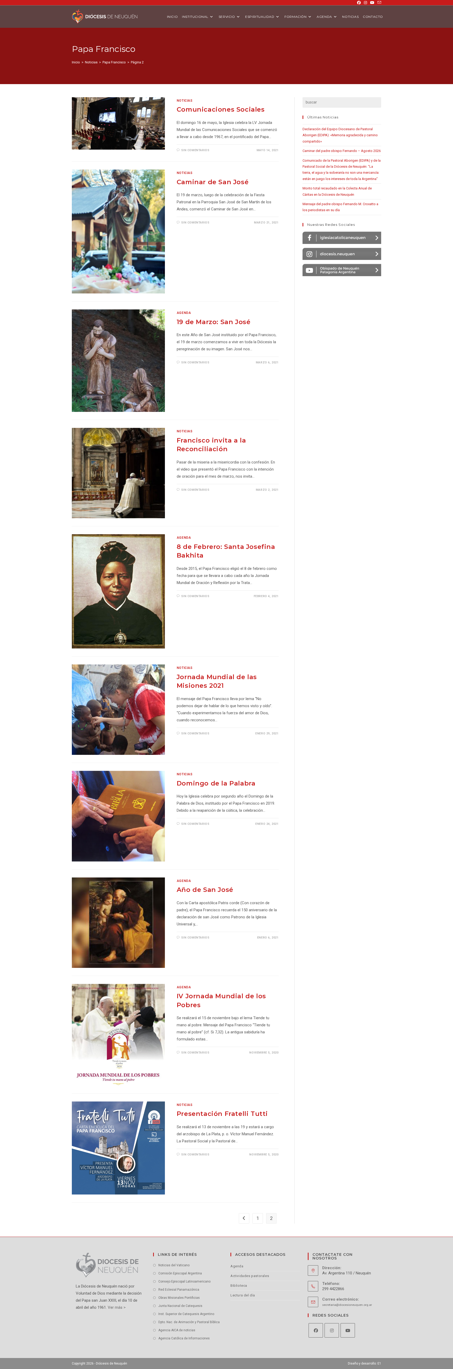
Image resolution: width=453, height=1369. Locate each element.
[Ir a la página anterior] (244, 1218)
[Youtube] (348, 1330)
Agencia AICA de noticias (176, 1330)
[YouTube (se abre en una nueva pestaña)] (372, 2)
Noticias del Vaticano (174, 1265)
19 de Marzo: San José (214, 322)
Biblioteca (238, 1286)
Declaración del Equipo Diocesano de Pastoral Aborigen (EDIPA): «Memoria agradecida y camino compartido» (340, 135)
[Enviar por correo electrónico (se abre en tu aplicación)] (378, 2)
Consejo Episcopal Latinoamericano (184, 1281)
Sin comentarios (195, 150)
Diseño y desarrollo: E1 (364, 1363)
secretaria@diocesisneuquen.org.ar (347, 1305)
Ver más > (116, 1307)
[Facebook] (316, 1330)
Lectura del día (242, 1295)
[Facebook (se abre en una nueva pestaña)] (358, 2)
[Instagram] (332, 1330)
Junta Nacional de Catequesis (180, 1306)
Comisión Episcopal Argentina (180, 1273)
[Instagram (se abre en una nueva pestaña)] (365, 2)
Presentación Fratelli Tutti (222, 1113)
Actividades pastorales (249, 1276)
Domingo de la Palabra (216, 783)
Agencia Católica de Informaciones (184, 1338)
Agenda (184, 313)
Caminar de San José (213, 182)
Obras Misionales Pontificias (179, 1298)
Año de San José (205, 889)
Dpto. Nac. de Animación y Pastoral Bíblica (189, 1322)
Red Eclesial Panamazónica (178, 1289)
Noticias (185, 100)
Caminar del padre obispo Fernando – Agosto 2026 (342, 151)
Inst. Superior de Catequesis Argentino (186, 1314)
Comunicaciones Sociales (221, 109)
